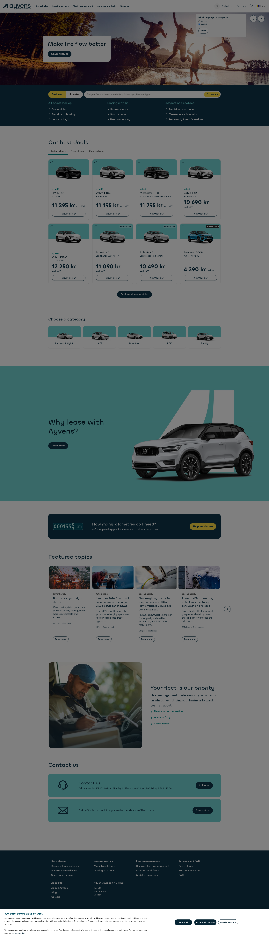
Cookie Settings (228, 922)
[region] (134, 922)
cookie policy (18, 933)
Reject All (183, 922)
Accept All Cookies (205, 922)
